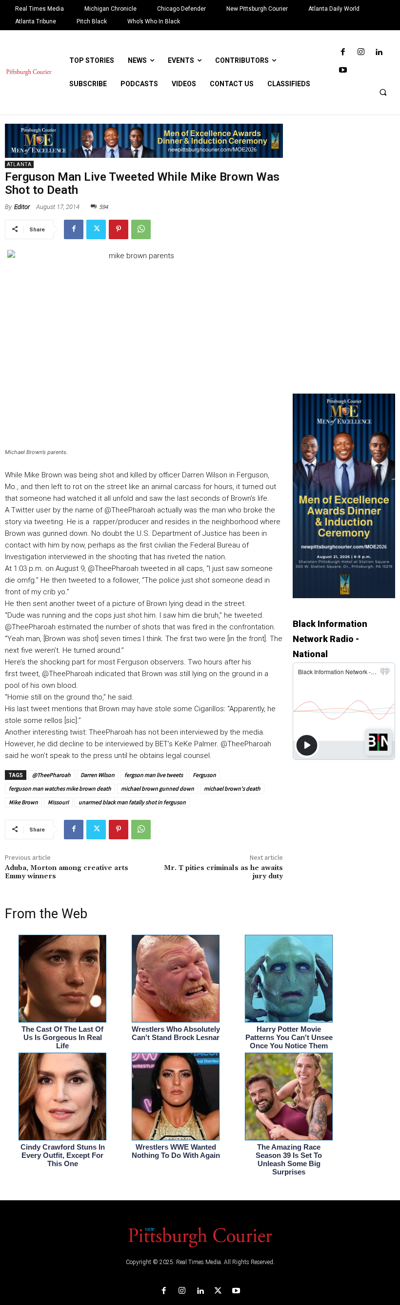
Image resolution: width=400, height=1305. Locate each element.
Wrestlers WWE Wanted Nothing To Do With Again (176, 1151)
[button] (383, 92)
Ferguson (204, 774)
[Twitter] (96, 229)
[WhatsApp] (141, 229)
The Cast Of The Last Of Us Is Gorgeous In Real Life (62, 1037)
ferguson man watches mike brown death (60, 788)
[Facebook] (342, 52)
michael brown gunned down (157, 788)
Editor (22, 206)
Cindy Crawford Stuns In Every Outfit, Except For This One (62, 1155)
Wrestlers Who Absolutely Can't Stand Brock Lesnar (176, 1033)
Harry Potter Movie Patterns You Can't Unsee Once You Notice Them (289, 1037)
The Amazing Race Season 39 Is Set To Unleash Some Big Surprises (289, 1159)
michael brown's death (232, 788)
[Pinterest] (118, 229)
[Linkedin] (378, 52)
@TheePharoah (51, 774)
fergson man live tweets (153, 774)
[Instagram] (360, 52)
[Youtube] (342, 70)
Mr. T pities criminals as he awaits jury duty (223, 872)
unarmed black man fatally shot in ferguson (132, 802)
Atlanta (19, 164)
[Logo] (200, 1236)
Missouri (58, 802)
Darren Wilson (97, 774)
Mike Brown (23, 802)
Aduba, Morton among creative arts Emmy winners (66, 872)
